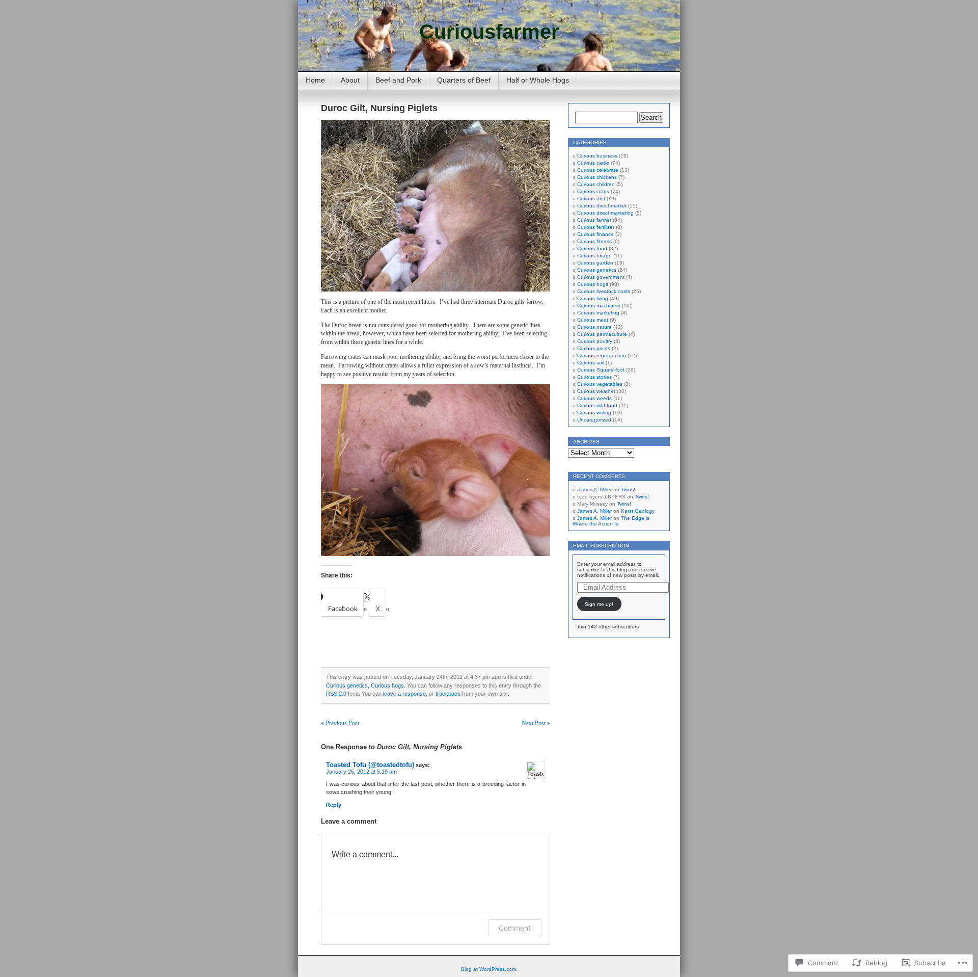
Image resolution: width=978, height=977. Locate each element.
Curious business (597, 156)
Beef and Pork (398, 80)
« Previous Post (340, 723)
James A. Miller (594, 489)
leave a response (404, 694)
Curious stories (594, 377)
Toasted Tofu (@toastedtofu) (370, 765)
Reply (333, 805)
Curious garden (595, 263)
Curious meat (592, 320)
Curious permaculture (602, 334)
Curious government (600, 277)
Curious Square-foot (600, 370)
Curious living (592, 298)
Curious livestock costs (603, 291)
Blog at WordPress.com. (489, 969)
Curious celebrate (597, 170)
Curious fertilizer (595, 227)
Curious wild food (597, 405)
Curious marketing (598, 312)
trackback (448, 694)
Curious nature (594, 327)
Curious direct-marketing (605, 213)
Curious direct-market (602, 205)
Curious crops (593, 191)
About (350, 80)
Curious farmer (594, 220)
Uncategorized (594, 420)
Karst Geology (638, 511)
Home (315, 80)
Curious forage (594, 255)
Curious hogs (387, 685)
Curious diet (591, 198)
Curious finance (595, 234)
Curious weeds (594, 398)
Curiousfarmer (489, 31)
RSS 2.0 (336, 694)
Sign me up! (599, 604)
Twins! (628, 489)
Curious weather (596, 391)
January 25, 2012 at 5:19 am (361, 772)
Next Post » (536, 723)
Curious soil (590, 362)
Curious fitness (594, 241)
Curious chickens (597, 177)
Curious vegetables (599, 384)
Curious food (592, 248)
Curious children (596, 184)
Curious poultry (594, 341)
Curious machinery (598, 305)
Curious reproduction (601, 355)
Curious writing (594, 412)
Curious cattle (593, 163)
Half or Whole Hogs (537, 80)
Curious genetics (347, 685)
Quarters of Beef (464, 80)
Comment (515, 927)
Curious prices (593, 348)
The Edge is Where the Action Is (611, 520)
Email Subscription (601, 545)
